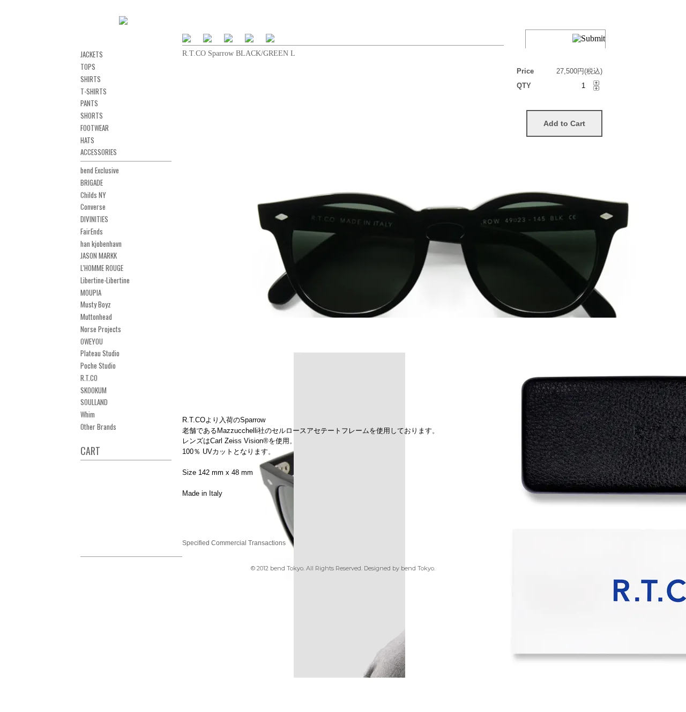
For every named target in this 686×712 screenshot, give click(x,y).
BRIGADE (91, 182)
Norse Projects (100, 329)
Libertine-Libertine (105, 280)
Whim (87, 414)
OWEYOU (91, 341)
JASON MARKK (98, 255)
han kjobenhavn (101, 243)
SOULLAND (94, 402)
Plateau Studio (100, 353)
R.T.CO (89, 377)
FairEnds (91, 231)
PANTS (89, 103)
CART (90, 451)
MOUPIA (90, 292)
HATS (87, 140)
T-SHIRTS (93, 91)
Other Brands (98, 426)
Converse (93, 206)
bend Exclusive (99, 170)
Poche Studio (98, 365)
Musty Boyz (95, 304)
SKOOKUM (93, 390)
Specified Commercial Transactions (234, 543)
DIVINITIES (94, 219)
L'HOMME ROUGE (101, 267)
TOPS (87, 66)
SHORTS (91, 115)
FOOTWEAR (94, 127)
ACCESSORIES (98, 151)
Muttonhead (96, 316)
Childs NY (93, 194)
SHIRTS (90, 79)
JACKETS (91, 54)
